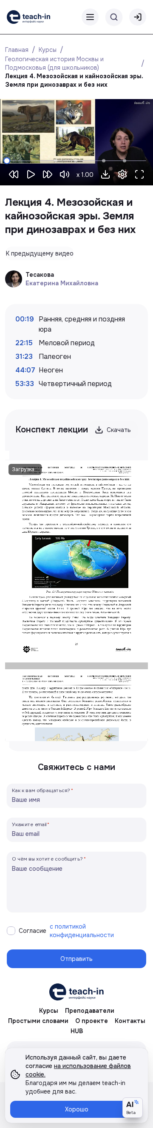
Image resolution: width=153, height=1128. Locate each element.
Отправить (76, 959)
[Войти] (137, 17)
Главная (16, 50)
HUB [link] (77, 1031)
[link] (28, 17)
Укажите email (29, 824)
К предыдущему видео (40, 253)
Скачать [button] (119, 430)
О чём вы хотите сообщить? (47, 858)
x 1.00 (85, 175)
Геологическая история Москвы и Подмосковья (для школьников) (55, 63)
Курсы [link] (48, 1010)
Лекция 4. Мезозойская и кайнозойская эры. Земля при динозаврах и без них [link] (74, 80)
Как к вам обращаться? (41, 790)
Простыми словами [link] (38, 1021)
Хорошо (76, 1109)
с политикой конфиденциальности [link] (82, 931)
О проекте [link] (91, 1021)
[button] (105, 174)
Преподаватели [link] (89, 1010)
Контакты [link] (130, 1021)
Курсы (48, 50)
